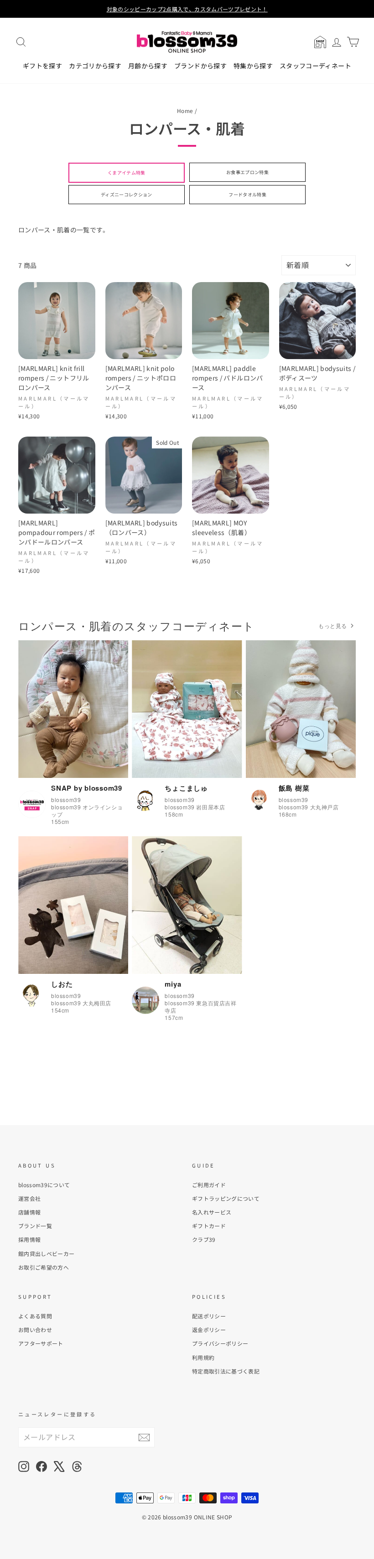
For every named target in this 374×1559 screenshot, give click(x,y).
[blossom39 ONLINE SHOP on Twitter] (59, 1466)
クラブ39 (204, 1239)
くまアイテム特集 (126, 172)
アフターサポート (40, 1343)
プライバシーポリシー (220, 1343)
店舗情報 (29, 1212)
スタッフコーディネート (315, 65)
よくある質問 (35, 1316)
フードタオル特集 (247, 194)
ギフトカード (209, 1226)
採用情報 (29, 1239)
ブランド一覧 (35, 1226)
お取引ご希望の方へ (43, 1267)
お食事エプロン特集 (247, 172)
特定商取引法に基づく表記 (226, 1371)
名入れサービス (211, 1212)
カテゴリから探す (95, 65)
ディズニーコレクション (126, 194)
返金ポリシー (209, 1329)
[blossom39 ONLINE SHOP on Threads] (77, 1466)
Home (185, 110)
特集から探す (253, 65)
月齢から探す (147, 65)
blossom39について (44, 1185)
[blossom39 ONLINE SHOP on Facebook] (41, 1466)
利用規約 (203, 1357)
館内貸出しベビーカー (46, 1253)
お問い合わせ (35, 1329)
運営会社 (29, 1198)
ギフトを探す (42, 65)
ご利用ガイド (209, 1185)
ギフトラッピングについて (226, 1198)
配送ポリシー (209, 1316)
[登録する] (144, 1437)
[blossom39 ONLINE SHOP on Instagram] (23, 1466)
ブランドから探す (200, 65)
